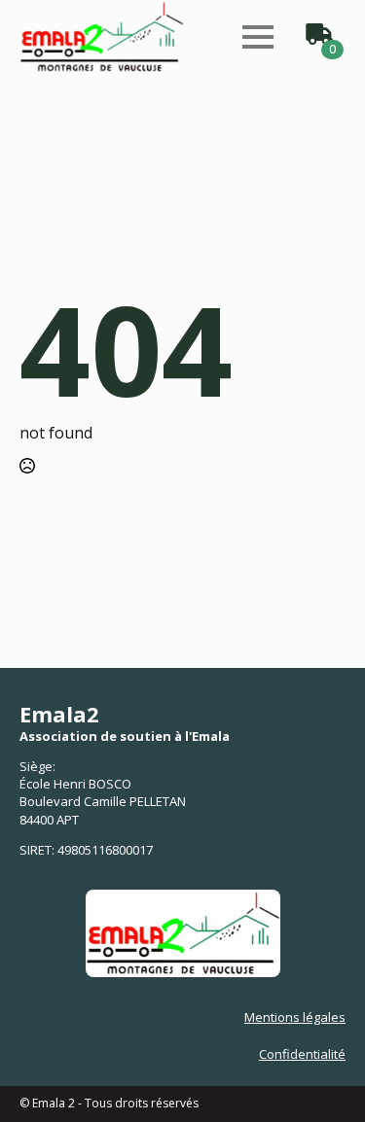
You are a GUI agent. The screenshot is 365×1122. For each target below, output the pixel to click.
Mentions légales (295, 1017)
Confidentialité (302, 1054)
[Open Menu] (258, 37)
